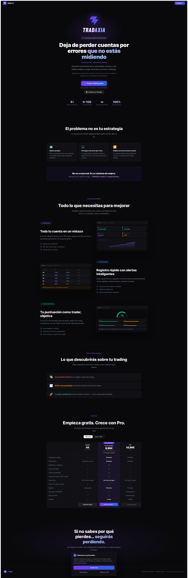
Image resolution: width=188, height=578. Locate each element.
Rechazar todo (104, 572)
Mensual (88, 436)
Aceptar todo (94, 567)
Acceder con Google (95, 92)
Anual (98, 436)
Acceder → (180, 3)
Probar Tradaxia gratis (95, 83)
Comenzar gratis (87, 504)
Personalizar (83, 572)
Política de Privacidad (148, 571)
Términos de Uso (160, 571)
